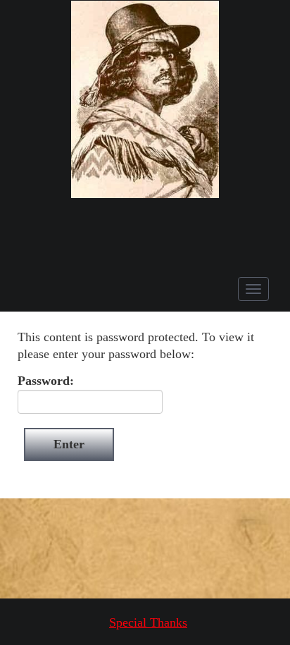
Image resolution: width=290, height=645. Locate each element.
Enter (68, 444)
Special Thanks (148, 622)
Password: (46, 381)
